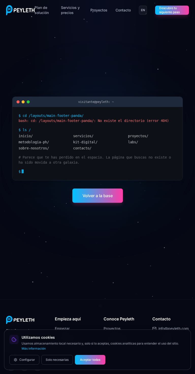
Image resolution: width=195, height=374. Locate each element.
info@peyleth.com (173, 328)
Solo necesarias (57, 360)
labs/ (133, 142)
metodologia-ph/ (34, 142)
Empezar (62, 328)
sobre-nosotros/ (34, 148)
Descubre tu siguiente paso (169, 10)
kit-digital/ (85, 142)
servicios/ (83, 136)
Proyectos (98, 10)
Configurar (27, 360)
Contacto (123, 10)
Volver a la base (98, 195)
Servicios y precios (70, 10)
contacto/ (82, 148)
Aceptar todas (90, 360)
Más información (34, 348)
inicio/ (26, 136)
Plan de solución (42, 10)
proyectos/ (138, 136)
